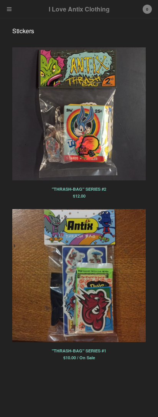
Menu (9, 9)
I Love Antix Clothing (79, 9)
